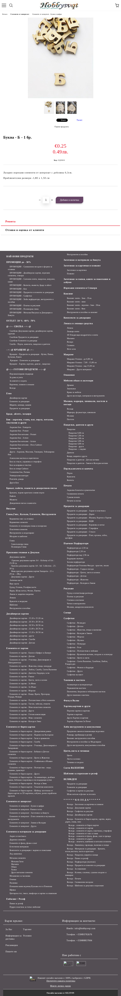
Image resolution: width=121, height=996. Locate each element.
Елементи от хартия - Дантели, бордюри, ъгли (29, 673)
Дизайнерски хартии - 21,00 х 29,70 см (26, 629)
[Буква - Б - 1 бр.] (60, 97)
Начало (4, 14)
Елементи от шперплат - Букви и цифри (47, 14)
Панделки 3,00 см (76, 441)
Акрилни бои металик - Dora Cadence (26, 445)
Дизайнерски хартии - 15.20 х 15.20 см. (27, 618)
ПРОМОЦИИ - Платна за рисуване (25, 305)
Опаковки (69, 375)
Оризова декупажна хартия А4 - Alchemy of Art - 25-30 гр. (31, 561)
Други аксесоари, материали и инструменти (86, 396)
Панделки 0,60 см (76, 433)
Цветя (69, 755)
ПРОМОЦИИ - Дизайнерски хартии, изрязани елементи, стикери (29, 274)
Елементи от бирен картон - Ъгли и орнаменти (30, 738)
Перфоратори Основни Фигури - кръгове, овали (88, 565)
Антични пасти (16, 580)
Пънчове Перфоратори (76, 543)
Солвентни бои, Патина (20, 472)
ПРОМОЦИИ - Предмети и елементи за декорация (32, 292)
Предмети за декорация (20, 408)
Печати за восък (74, 501)
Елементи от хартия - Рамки (22, 676)
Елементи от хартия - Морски (22, 691)
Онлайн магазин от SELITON (60, 993)
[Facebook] (66, 946)
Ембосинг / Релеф (15, 899)
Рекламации (12, 945)
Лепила (13, 598)
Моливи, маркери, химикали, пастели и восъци (85, 403)
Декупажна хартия (18, 557)
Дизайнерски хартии (18, 398)
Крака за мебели (74, 392)
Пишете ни (11, 951)
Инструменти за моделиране (22, 533)
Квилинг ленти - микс (76, 302)
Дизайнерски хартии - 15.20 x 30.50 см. (27, 632)
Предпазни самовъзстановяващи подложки (85, 731)
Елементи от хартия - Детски (22, 656)
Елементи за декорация (19, 401)
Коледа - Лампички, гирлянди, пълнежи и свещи (88, 845)
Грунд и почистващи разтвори (80, 593)
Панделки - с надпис (77, 449)
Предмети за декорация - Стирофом (82, 528)
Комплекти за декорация (77, 318)
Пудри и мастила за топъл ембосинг (25, 907)
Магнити (15, 864)
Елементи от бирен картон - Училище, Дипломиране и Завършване (32, 746)
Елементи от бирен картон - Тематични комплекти (31, 787)
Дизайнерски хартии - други (22, 636)
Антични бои (15, 448)
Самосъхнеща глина (19, 544)
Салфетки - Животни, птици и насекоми (84, 630)
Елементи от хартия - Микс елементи (26, 718)
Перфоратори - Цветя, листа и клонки (83, 572)
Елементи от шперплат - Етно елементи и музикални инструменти (31, 817)
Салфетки (69, 618)
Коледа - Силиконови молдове (80, 882)
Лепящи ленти (73, 331)
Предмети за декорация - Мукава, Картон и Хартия (89, 518)
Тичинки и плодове (75, 762)
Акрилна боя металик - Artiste (23, 441)
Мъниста (13, 500)
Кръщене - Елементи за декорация (25, 360)
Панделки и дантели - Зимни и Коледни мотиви (87, 463)
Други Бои (14, 483)
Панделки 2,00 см (76, 438)
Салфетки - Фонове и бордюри (80, 667)
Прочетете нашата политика (60, 981)
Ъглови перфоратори (76, 562)
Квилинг (68, 294)
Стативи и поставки (75, 600)
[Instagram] (73, 946)
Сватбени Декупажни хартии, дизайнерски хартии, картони (30, 332)
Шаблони (13, 605)
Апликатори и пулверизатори (79, 685)
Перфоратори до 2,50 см (77, 548)
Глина (12, 541)
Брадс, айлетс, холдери (18, 414)
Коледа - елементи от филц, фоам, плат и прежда (90, 836)
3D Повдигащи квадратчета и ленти (82, 335)
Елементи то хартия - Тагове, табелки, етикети (30, 704)
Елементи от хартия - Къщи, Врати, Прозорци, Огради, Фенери (29, 695)
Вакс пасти (14, 584)
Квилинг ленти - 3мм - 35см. (79, 298)
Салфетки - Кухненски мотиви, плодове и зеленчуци (89, 654)
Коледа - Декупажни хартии (79, 808)
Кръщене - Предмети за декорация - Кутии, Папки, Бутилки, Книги (31, 355)
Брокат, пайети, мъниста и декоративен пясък (31, 488)
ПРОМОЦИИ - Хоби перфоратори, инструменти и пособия (30, 300)
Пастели (70, 419)
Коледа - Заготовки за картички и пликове (85, 804)
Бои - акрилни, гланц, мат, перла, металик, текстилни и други (30, 421)
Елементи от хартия (17, 648)
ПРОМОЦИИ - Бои (18, 289)
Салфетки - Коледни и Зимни (79, 633)
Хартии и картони (74, 714)
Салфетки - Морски (75, 637)
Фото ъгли (71, 349)
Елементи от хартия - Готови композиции (28, 714)
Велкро (70, 342)
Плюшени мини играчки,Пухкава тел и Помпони (31, 886)
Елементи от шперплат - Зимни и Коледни (28, 823)
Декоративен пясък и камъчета (23, 503)
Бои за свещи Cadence (19, 469)
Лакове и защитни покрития (22, 594)
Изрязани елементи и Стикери (80, 288)
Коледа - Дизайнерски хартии (79, 815)
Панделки (71, 429)
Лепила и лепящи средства (78, 323)
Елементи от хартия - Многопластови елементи (30, 707)
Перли (69, 473)
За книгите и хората (18, 381)
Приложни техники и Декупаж (23, 552)
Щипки (13, 890)
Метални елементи (18, 858)
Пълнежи (13, 883)
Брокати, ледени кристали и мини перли (27, 493)
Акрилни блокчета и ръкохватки (81, 490)
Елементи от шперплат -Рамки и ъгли (26, 809)
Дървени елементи (18, 840)
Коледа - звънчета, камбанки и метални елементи (90, 841)
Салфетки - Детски (75, 626)
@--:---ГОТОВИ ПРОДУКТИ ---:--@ (26, 369)
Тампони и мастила (74, 680)
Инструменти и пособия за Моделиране (84, 742)
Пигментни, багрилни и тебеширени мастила (86, 692)
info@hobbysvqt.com (85, 928)
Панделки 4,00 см (76, 444)
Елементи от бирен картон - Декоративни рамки (30, 731)
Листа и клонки (73, 759)
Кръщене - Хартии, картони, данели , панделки (30, 364)
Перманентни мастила (76, 688)
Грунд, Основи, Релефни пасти (23, 587)
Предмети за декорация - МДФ (80, 521)
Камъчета (71, 477)
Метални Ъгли (17, 861)
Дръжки (70, 385)
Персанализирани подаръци (21, 374)
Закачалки (71, 389)
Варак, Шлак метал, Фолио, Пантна (25, 591)
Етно (9, 393)
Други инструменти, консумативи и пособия (86, 745)
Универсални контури (19, 475)
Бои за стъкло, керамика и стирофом (26, 462)
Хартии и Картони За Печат (79, 721)
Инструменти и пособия (20, 608)
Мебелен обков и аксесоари (78, 380)
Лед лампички (16, 854)
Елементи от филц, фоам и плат (23, 843)
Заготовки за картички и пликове (82, 265)
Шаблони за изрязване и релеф (81, 773)
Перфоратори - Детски (76, 576)
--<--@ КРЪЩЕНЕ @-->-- (20, 350)
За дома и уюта (16, 377)
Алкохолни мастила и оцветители (24, 458)
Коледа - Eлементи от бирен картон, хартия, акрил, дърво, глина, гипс (88, 820)
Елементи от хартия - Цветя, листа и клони (28, 680)
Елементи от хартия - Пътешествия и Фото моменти (32, 700)
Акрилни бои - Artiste (19, 438)
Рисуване (69, 588)
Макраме (69, 354)
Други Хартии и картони (77, 718)
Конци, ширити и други (77, 456)
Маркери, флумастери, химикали (81, 412)
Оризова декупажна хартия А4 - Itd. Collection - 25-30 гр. (32, 567)
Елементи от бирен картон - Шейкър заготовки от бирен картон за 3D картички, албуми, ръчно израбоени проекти (32, 793)
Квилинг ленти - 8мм (76, 309)
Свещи (67, 612)
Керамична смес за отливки (22, 519)
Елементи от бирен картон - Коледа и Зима (28, 783)
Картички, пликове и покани (22, 384)
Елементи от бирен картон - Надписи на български (31, 735)
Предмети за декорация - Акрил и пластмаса (86, 511)
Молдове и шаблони (18, 536)
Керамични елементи (19, 522)
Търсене (27, 929)
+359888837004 (84, 940)
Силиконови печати (75, 494)
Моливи (70, 416)
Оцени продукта (62, 127)
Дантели (70, 453)
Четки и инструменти (76, 603)
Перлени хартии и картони (78, 711)
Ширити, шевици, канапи (20, 405)
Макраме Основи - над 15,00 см (81, 366)
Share (63, 120)
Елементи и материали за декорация (26, 832)
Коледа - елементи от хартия (81, 828)
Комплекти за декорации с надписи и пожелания (30, 850)
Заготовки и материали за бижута (82, 260)
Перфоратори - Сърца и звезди (80, 569)
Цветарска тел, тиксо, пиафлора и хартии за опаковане (33, 893)
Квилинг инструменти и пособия (81, 738)
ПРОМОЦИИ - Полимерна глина (24, 309)
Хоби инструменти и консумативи (82, 727)
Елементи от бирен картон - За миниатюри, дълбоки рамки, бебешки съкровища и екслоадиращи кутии (31, 778)
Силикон (70, 345)
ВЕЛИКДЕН (70, 779)
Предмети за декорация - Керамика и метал (86, 525)
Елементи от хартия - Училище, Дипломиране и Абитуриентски (29, 661)
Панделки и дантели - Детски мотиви (83, 460)
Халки (14, 870)
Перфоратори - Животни (77, 580)
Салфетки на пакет (75, 675)
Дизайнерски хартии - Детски (22, 643)
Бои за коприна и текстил (20, 465)
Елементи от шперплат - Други (23, 826)
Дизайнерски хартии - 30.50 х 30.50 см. (27, 625)
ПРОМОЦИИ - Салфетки (21, 296)
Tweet (79, 120)
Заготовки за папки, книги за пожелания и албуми (87, 280)
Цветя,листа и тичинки (76, 751)
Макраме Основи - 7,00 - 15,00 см (82, 362)
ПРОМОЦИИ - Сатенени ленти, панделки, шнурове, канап (31, 280)
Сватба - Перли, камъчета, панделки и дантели (30, 344)
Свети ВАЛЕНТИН (74, 768)
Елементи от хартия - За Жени (23, 683)
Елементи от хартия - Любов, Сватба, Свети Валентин (33, 669)
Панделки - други (76, 446)
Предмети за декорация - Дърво (81, 514)
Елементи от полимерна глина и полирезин (28, 526)
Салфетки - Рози (74, 647)
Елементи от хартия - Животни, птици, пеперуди (31, 666)
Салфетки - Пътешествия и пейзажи (82, 651)
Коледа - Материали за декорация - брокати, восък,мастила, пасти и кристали (85, 850)
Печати (68, 485)
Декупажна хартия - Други (22, 577)
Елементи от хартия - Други (22, 711)
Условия (27, 936)
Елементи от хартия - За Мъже (23, 687)
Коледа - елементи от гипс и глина (83, 833)
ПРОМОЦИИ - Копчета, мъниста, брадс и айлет (30, 285)
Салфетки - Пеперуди (76, 644)
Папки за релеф (16, 903)
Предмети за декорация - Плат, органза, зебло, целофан (86, 536)
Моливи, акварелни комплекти (80, 607)
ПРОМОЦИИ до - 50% (18, 262)
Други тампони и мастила (78, 695)
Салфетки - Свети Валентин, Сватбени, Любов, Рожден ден (86, 662)
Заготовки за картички (76, 270)
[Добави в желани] (115, 192)
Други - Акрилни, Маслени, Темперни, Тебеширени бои (31, 453)
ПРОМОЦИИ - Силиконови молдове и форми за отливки (30, 268)
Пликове (70, 274)
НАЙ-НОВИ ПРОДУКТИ (20, 256)
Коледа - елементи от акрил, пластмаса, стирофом (90, 831)
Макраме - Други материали (79, 369)
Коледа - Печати (74, 879)
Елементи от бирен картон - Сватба (25, 742)
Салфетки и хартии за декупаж (80, 791)
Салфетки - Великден (76, 623)
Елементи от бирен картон (20, 727)
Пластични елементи (18, 529)
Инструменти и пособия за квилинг (82, 312)
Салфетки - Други (75, 671)
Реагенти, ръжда (17, 479)
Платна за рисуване (75, 596)
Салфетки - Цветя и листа (78, 658)
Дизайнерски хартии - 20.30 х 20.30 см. (27, 622)
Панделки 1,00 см (76, 436)
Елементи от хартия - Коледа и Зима (25, 721)
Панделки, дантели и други (78, 425)
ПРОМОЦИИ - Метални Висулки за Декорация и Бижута (30, 314)
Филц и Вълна (71, 700)
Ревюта (10, 221)
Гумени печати (73, 497)
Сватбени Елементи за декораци (23, 341)
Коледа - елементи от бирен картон (84, 825)
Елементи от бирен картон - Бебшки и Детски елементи (28, 753)
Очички (13, 879)
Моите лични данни (60, 986)
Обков (14, 867)
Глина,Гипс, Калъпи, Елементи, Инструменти (31, 514)
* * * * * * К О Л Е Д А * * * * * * (82, 800)
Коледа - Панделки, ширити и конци (82, 855)
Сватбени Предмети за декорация (24, 337)
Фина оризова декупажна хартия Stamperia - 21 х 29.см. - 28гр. (31, 572)
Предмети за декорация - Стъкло (81, 532)
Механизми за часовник (20, 876)
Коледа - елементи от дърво (80, 839)
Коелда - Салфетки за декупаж (80, 811)
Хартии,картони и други (77, 706)
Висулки (10, 508)
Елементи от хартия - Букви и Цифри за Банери (30, 653)
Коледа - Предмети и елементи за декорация (86, 865)
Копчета (70, 480)
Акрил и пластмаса (18, 836)
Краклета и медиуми (18, 601)
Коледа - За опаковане (76, 869)
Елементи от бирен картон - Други (24, 774)
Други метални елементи (22, 872)
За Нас (9, 929)
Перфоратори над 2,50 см (78, 555)
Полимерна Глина (18, 547)
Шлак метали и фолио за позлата (81, 794)
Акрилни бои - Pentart (19, 431)
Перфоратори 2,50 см (76, 551)
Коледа (13, 388)
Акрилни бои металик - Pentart (23, 434)
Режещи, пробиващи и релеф (79, 735)
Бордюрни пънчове (75, 558)
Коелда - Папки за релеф (77, 858)
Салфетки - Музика (75, 640)
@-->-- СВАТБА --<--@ (18, 326)
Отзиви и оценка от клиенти (24, 230)
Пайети (13, 496)
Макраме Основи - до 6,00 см (80, 359)
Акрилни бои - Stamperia (20, 427)
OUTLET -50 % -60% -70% (20, 321)
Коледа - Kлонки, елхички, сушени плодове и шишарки (85, 873)
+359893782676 (84, 934)
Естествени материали (19, 847)
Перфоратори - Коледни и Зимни (81, 583)
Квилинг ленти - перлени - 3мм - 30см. (84, 305)
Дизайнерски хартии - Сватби (22, 639)
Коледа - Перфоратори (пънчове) (81, 862)
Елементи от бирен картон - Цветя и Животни (29, 758)
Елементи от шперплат (20, 14)
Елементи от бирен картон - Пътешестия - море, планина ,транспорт (29, 769)
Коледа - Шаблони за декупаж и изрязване (85, 886)
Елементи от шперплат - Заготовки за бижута (29, 813)
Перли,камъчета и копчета (78, 469)
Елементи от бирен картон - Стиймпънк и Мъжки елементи (30, 762)
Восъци (70, 409)
